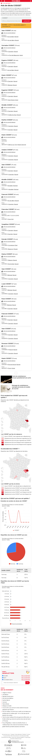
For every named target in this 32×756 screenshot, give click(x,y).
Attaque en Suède (6, 706)
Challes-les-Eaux (12, 115)
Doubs (15, 249)
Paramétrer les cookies (6, 737)
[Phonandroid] (23, 754)
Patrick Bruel (5, 704)
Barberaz (10, 85)
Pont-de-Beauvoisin (14, 55)
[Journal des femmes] (8, 745)
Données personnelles (24, 735)
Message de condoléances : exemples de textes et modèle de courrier (21, 387)
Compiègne (11, 245)
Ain (12, 219)
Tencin (10, 368)
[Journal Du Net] (8, 748)
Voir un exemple (25, 675)
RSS (11, 735)
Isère (21, 55)
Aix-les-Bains (11, 36)
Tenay (9, 219)
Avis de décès (6, 3)
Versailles (10, 185)
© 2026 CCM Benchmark (16, 738)
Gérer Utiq (14, 737)
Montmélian (11, 264)
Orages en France (6, 692)
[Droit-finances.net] (23, 748)
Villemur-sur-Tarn (12, 144)
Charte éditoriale (18, 734)
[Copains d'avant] (8, 751)
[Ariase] (8, 754)
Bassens (10, 260)
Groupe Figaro (27, 737)
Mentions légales (20, 737)
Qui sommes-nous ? (6, 734)
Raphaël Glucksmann (7, 696)
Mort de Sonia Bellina (7, 698)
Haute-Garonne (22, 144)
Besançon (10, 249)
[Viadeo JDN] (23, 751)
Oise (16, 245)
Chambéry (11, 51)
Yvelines (15, 185)
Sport (4, 677)
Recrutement (16, 735)
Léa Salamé (5, 694)
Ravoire (11, 349)
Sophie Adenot (6, 700)
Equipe (12, 734)
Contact (28, 734)
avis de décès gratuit (19, 25)
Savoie (16, 36)
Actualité (5, 675)
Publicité (24, 734)
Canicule (4, 702)
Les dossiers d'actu (8, 679)
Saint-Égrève (11, 100)
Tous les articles (6, 735)
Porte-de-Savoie (12, 364)
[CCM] (23, 745)
